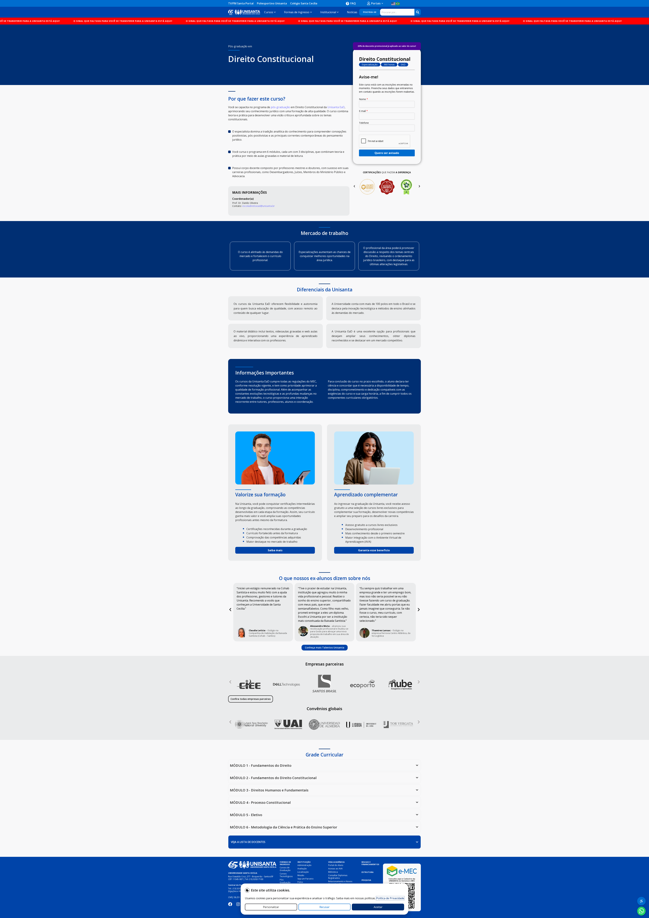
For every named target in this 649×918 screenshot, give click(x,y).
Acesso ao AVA (335, 868)
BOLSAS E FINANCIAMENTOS (370, 863)
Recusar (324, 907)
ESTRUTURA (368, 872)
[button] (354, 186)
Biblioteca (333, 872)
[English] (393, 3)
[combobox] (397, 12)
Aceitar (378, 907)
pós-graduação (280, 107)
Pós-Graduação (285, 881)
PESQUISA (366, 880)
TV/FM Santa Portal (241, 3)
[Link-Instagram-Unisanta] (238, 904)
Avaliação (302, 868)
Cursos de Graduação (285, 869)
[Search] (417, 12)
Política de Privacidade (390, 898)
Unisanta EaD (336, 107)
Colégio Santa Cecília (303, 3)
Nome (363, 99)
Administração (304, 865)
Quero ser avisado (387, 153)
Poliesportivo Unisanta (272, 3)
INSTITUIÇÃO (303, 862)
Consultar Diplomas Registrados (337, 876)
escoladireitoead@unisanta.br (258, 206)
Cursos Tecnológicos (286, 875)
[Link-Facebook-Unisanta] (230, 904)
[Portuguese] (398, 3)
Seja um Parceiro (305, 878)
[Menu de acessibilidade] (641, 901)
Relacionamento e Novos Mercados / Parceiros (340, 883)
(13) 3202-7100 (256, 879)
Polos (300, 882)
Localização (303, 872)
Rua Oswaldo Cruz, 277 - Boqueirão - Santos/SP (250, 876)
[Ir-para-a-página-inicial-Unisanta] (252, 865)
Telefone (364, 122)
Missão (300, 875)
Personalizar (271, 907)
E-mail (363, 111)
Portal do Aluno (335, 865)
